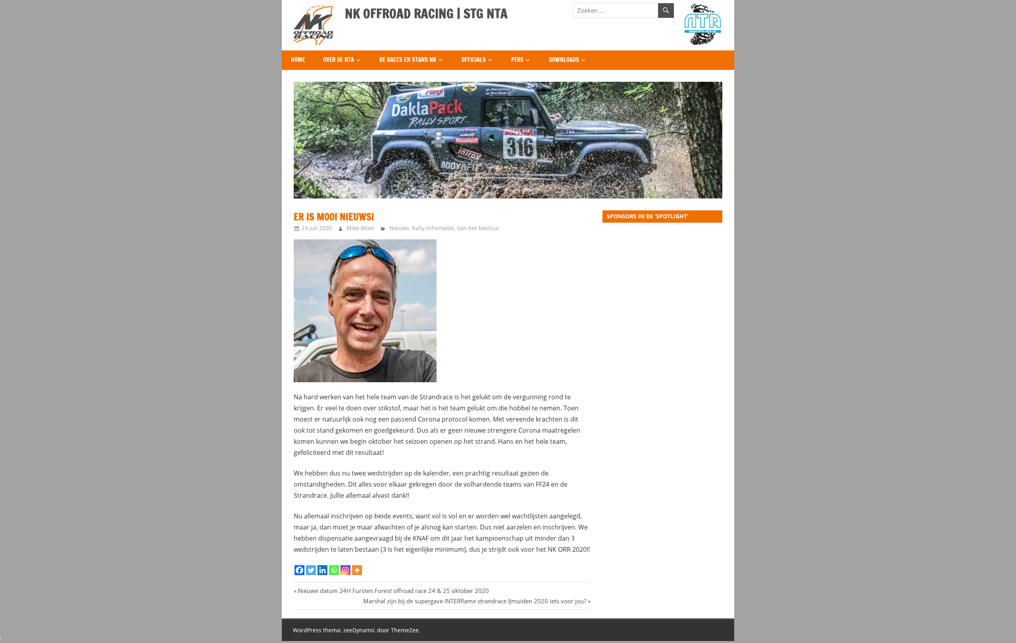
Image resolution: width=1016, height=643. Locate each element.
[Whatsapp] (334, 570)
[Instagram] (345, 570)
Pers (517, 60)
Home (298, 60)
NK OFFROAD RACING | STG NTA (426, 13)
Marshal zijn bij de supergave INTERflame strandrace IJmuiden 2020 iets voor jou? (474, 601)
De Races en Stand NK (407, 60)
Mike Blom (360, 228)
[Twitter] (311, 570)
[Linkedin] (322, 570)
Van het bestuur (478, 228)
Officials (474, 60)
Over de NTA (338, 60)
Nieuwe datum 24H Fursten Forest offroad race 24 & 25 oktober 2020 (393, 591)
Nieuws (399, 228)
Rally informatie (433, 228)
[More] (357, 570)
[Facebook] (299, 570)
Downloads (564, 60)
